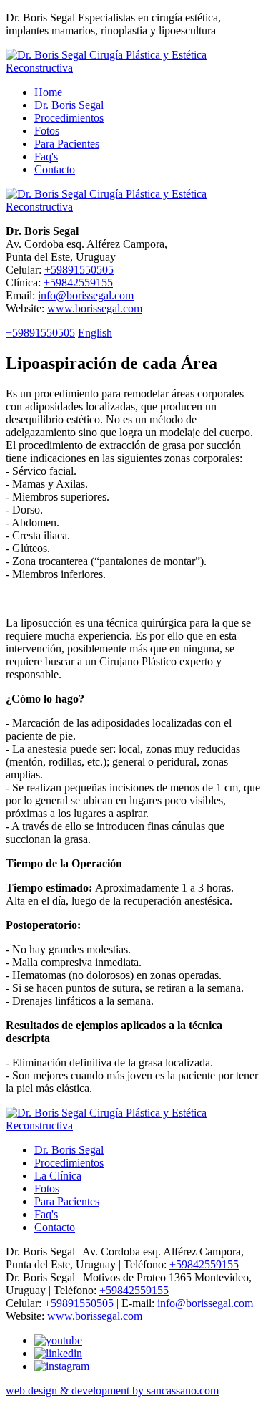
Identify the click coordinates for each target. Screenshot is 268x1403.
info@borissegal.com (86, 295)
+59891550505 (79, 270)
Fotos (46, 131)
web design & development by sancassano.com (112, 1390)
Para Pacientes (66, 144)
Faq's (46, 156)
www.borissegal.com (94, 308)
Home (48, 92)
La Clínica (57, 1176)
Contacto (54, 169)
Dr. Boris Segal (69, 105)
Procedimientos (69, 118)
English (95, 333)
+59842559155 (78, 282)
